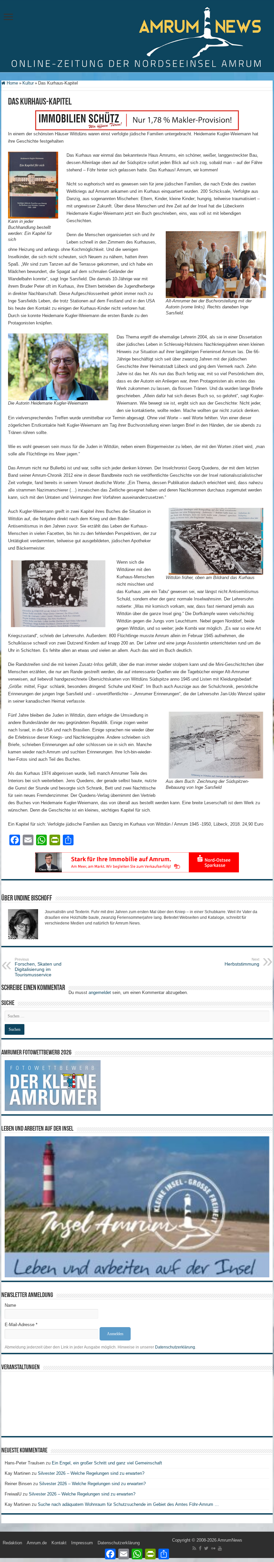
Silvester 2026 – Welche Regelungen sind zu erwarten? (92, 1473)
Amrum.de (37, 1542)
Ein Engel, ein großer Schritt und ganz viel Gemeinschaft (107, 1462)
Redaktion (12, 1542)
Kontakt (58, 1542)
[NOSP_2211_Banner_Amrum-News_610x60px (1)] (137, 862)
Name (10, 1305)
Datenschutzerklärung (175, 1347)
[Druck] (137, 120)
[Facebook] (200, 1548)
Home (11, 83)
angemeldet (100, 992)
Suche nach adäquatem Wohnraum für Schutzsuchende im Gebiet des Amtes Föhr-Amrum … (128, 1504)
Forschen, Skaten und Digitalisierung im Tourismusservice (38, 967)
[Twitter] (206, 1548)
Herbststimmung (242, 962)
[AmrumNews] (137, 36)
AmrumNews (230, 1540)
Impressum (82, 1542)
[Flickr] (213, 1548)
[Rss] (194, 1548)
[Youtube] (220, 1548)
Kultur (28, 83)
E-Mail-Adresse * (21, 1324)
